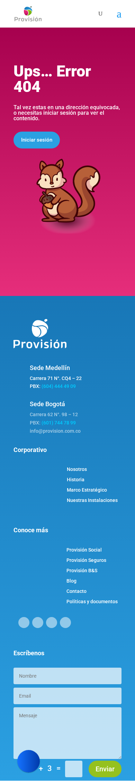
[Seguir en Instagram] (37, 622)
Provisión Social (84, 550)
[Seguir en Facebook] (23, 622)
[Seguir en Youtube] (65, 622)
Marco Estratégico (87, 490)
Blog (71, 581)
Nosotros (77, 469)
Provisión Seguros (86, 560)
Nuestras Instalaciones (92, 500)
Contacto (76, 591)
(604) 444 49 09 (59, 386)
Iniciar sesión (36, 140)
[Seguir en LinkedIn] (51, 622)
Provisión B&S (81, 570)
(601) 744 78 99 (59, 422)
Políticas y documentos (92, 601)
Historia (75, 479)
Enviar (105, 769)
